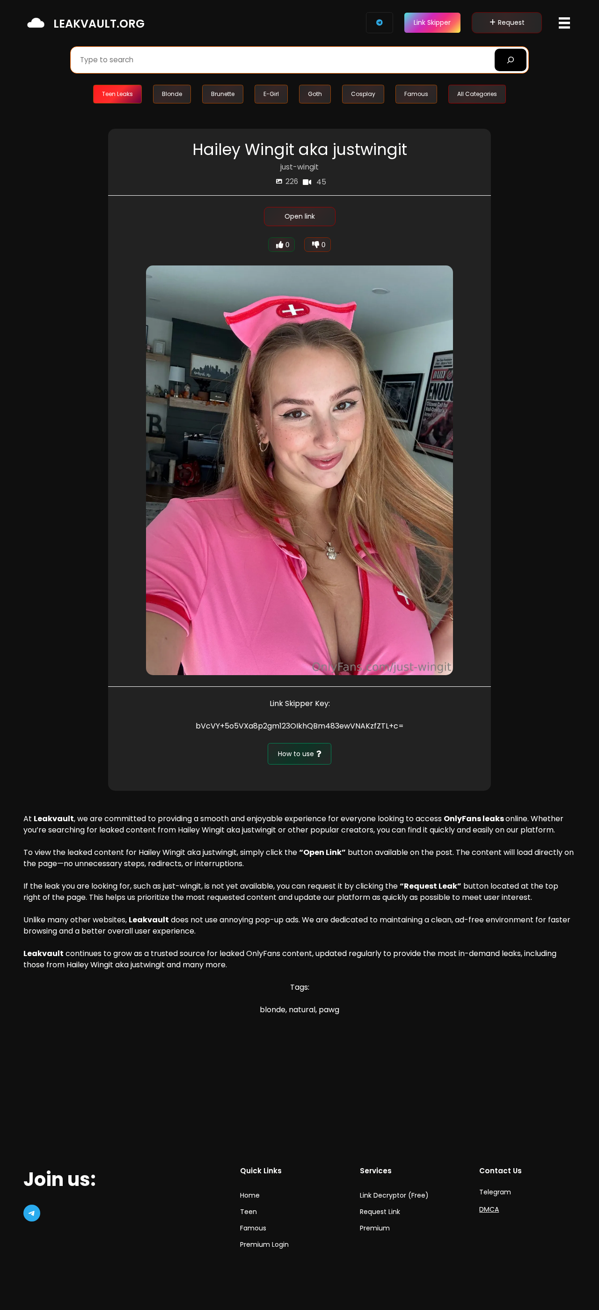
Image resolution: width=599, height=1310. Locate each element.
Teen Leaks (117, 94)
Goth (315, 94)
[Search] (510, 60)
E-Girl (271, 94)
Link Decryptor (383, 1195)
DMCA (489, 1209)
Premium (375, 1228)
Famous (416, 94)
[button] (564, 23)
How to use (296, 753)
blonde (272, 1009)
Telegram (495, 1192)
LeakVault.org (99, 23)
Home (250, 1195)
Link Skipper (432, 22)
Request (511, 22)
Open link (300, 216)
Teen (248, 1211)
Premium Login (264, 1244)
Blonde (172, 94)
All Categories (477, 94)
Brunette (222, 94)
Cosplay (363, 94)
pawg (329, 1009)
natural (302, 1009)
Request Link (380, 1211)
